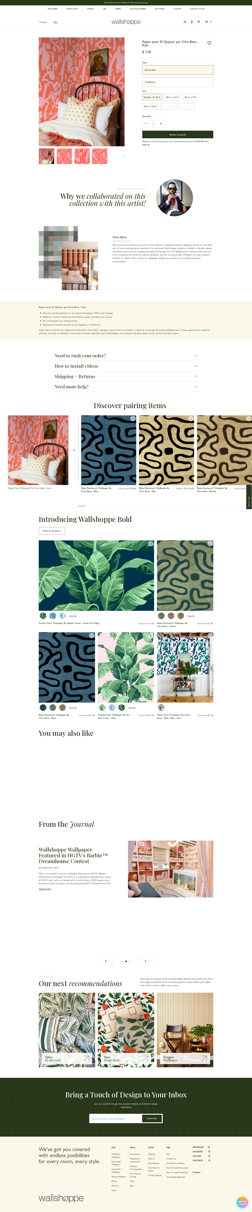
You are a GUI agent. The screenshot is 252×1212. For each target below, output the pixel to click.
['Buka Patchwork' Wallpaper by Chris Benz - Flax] (180, 615)
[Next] (145, 961)
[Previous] (106, 961)
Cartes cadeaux (155, 1175)
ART (104, 8)
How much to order (154, 1169)
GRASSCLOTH (72, 8)
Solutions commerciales (136, 1168)
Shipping (151, 1153)
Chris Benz (93, 329)
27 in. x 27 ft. (186, 106)
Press (132, 1181)
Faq (167, 1153)
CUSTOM (177, 8)
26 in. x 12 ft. (150, 106)
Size (144, 90)
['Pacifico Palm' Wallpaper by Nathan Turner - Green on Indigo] (43, 615)
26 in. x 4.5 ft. (172, 97)
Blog (132, 1185)
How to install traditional (177, 1172)
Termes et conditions (175, 1163)
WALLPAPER (52, 8)
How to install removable (177, 1167)
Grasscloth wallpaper (116, 1170)
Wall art (115, 1185)
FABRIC (118, 8)
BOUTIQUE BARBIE (138, 8)
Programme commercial (135, 1160)
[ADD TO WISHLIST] (209, 43)
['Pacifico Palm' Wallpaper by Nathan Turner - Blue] (62, 615)
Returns (151, 1158)
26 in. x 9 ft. (190, 97)
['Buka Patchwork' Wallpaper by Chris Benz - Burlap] (171, 615)
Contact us (171, 1158)
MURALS (90, 8)
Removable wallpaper (116, 1163)
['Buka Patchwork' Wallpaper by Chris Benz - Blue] (43, 707)
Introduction (135, 1153)
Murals (114, 1181)
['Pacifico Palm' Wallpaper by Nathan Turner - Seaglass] (112, 707)
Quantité (146, 116)
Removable (150, 69)
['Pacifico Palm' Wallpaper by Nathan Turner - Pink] (102, 707)
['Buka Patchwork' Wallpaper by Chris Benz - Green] (161, 615)
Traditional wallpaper (116, 1155)
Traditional (150, 82)
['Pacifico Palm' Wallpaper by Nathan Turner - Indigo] (52, 615)
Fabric (114, 1190)
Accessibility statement (175, 1176)
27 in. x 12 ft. (168, 106)
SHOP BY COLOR (197, 8)
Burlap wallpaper (119, 1176)
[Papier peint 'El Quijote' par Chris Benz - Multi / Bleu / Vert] (161, 707)
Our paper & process (135, 1175)
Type (144, 62)
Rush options (154, 1163)
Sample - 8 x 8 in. (152, 97)
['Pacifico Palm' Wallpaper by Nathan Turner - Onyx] (121, 707)
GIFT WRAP (159, 8)
